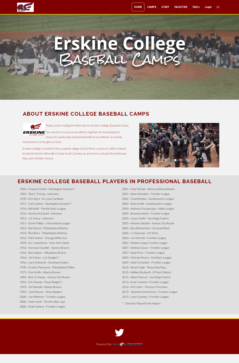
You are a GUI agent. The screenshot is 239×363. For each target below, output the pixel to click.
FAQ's (196, 6)
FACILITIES (180, 6)
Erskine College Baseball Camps (38, 7)
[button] (145, 145)
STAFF (165, 6)
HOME (138, 6)
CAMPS (151, 6)
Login (208, 6)
